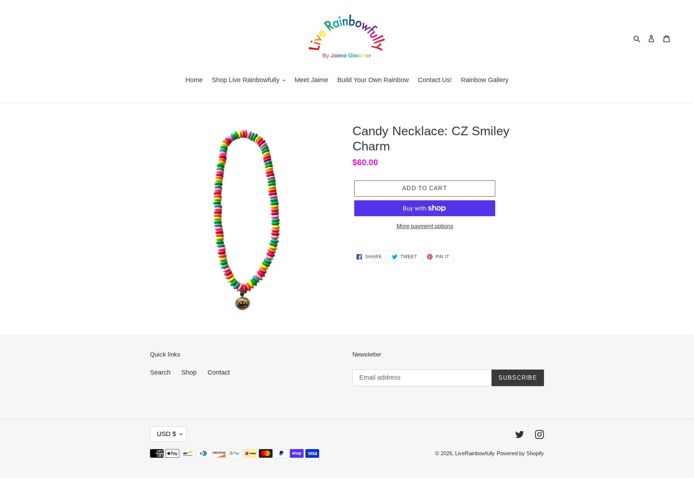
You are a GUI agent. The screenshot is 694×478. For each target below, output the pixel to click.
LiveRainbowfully (475, 453)
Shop (189, 372)
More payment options (425, 226)
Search (160, 372)
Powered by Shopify (520, 453)
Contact (218, 372)
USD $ (166, 434)
